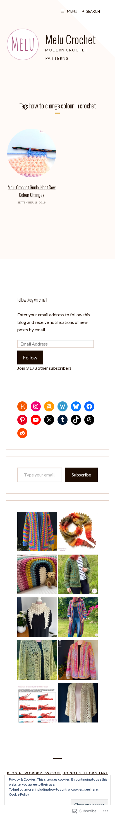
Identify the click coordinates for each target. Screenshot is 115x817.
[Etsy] (22, 406)
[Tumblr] (63, 420)
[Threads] (89, 420)
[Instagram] (36, 406)
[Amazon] (49, 406)
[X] (49, 420)
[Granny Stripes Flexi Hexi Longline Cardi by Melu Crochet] (78, 618)
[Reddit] (22, 433)
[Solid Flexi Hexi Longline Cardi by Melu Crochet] (78, 661)
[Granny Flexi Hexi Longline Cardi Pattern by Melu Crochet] (37, 532)
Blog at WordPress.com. (34, 773)
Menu (72, 11)
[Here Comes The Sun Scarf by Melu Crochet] (78, 532)
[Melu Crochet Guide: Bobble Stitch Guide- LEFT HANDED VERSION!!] (37, 704)
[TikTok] (76, 420)
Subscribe (81, 474)
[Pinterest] (22, 420)
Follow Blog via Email (32, 299)
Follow (30, 357)
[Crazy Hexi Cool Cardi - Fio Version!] (37, 661)
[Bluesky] (76, 406)
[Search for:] (97, 11)
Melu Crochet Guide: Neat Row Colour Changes (32, 191)
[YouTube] (36, 420)
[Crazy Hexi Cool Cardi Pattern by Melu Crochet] (78, 704)
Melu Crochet (70, 39)
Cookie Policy (19, 794)
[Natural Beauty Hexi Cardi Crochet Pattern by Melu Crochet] (78, 575)
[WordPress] (63, 406)
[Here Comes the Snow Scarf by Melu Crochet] (37, 618)
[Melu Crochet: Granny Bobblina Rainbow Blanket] (37, 575)
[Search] (83, 11)
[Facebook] (89, 406)
